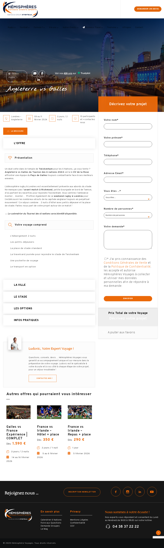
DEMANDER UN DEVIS (148, 9)
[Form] (123, 9)
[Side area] (129, 9)
